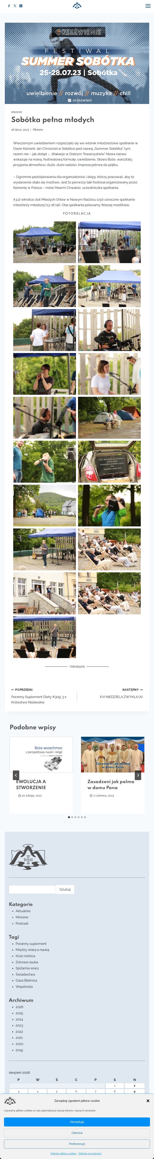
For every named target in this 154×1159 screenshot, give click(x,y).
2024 (19, 1019)
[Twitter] (15, 6)
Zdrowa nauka (27, 962)
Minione (16, 112)
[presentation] (41, 754)
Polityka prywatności (90, 1153)
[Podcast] (21, 6)
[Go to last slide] (16, 775)
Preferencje (77, 1144)
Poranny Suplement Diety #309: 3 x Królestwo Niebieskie (38, 696)
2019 (19, 1050)
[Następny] (138, 775)
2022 (19, 1032)
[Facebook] (9, 6)
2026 (19, 1007)
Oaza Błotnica (26, 980)
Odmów (77, 1133)
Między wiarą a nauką (32, 950)
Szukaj (65, 889)
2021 (19, 1038)
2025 (19, 1013)
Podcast (22, 923)
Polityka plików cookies (63, 1153)
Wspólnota (24, 987)
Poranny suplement (31, 944)
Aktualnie (23, 911)
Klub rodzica (25, 956)
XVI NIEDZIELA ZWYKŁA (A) (121, 693)
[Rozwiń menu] (148, 6)
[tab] (69, 817)
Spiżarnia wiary (27, 968)
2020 (19, 1044)
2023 (19, 1025)
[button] (148, 1101)
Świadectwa (25, 974)
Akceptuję (77, 1122)
